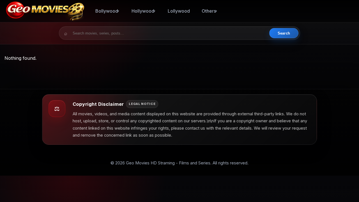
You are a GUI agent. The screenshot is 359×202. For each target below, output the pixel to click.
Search (284, 33)
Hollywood (143, 11)
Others (209, 11)
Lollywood (179, 11)
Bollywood (106, 11)
